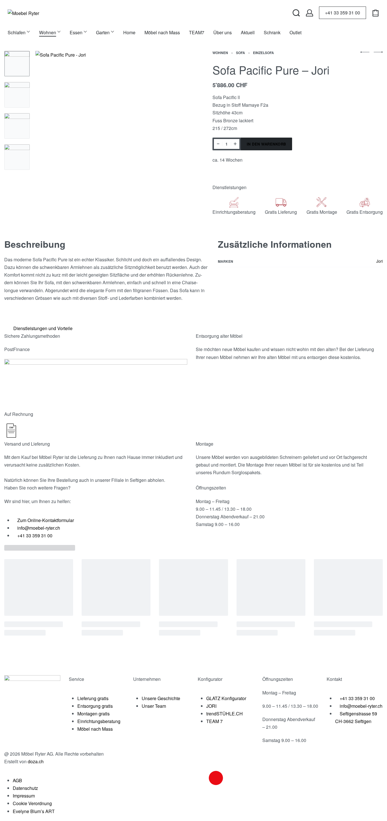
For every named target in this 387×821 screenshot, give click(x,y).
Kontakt (334, 679)
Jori (379, 261)
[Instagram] (216, 778)
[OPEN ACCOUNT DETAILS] (309, 13)
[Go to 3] (17, 126)
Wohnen (220, 52)
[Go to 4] (17, 157)
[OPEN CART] (375, 13)
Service (76, 679)
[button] (191, 328)
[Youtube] (231, 778)
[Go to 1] (17, 63)
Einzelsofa (263, 52)
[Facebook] (201, 778)
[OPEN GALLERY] (110, 126)
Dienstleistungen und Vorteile (43, 328)
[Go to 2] (17, 95)
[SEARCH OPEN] (296, 13)
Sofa (240, 52)
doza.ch (36, 761)
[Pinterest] (246, 778)
